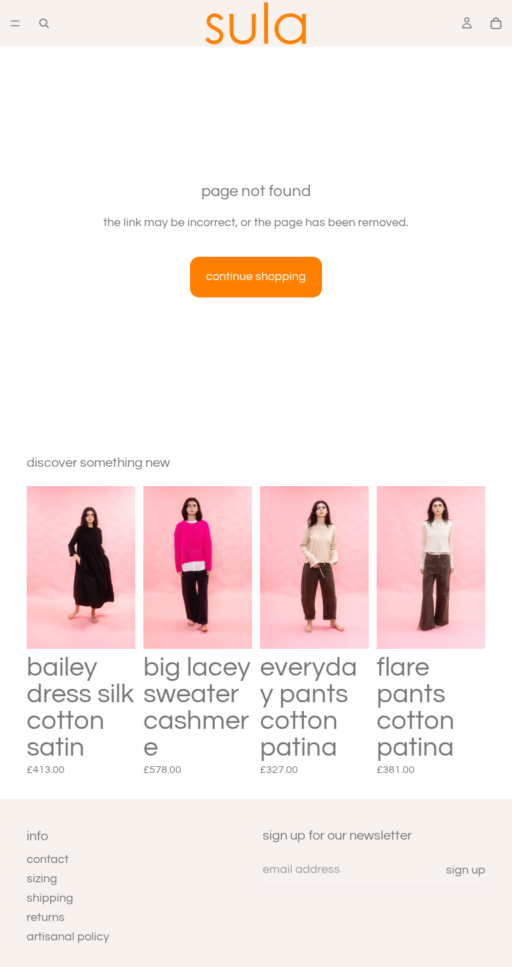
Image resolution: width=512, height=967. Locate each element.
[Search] (44, 23)
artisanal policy (68, 936)
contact (48, 859)
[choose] (115, 628)
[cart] (496, 23)
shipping (50, 898)
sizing (42, 878)
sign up (465, 870)
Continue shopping (256, 276)
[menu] (15, 23)
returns (46, 917)
